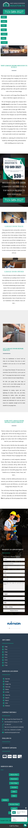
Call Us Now (14, 826)
